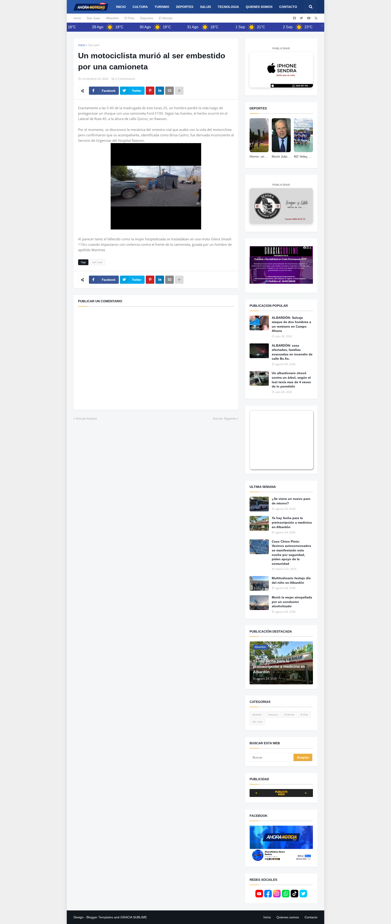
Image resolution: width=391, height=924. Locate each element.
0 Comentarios (125, 79)
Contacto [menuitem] (288, 7)
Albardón (112, 18)
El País (129, 18)
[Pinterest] (150, 91)
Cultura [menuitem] (140, 7)
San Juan (93, 18)
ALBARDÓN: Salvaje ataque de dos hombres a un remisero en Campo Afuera (291, 324)
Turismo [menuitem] (162, 7)
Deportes (146, 18)
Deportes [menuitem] (184, 7)
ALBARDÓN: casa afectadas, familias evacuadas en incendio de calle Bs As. (292, 352)
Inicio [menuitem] (121, 7)
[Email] (169, 91)
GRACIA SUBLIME (133, 917)
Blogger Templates (99, 917)
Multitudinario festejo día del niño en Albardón (291, 580)
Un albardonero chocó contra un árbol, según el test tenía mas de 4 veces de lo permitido (291, 379)
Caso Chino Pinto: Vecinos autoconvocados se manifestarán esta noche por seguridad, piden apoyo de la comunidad (291, 552)
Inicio (77, 18)
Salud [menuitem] (205, 7)
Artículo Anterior (86, 418)
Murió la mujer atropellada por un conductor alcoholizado (292, 602)
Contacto (311, 917)
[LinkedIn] (159, 91)
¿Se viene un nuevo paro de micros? (291, 501)
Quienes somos (288, 917)
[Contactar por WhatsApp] (281, 69)
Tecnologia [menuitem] (228, 7)
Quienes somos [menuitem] (259, 7)
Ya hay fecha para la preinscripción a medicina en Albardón (292, 522)
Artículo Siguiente (224, 418)
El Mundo (165, 18)
